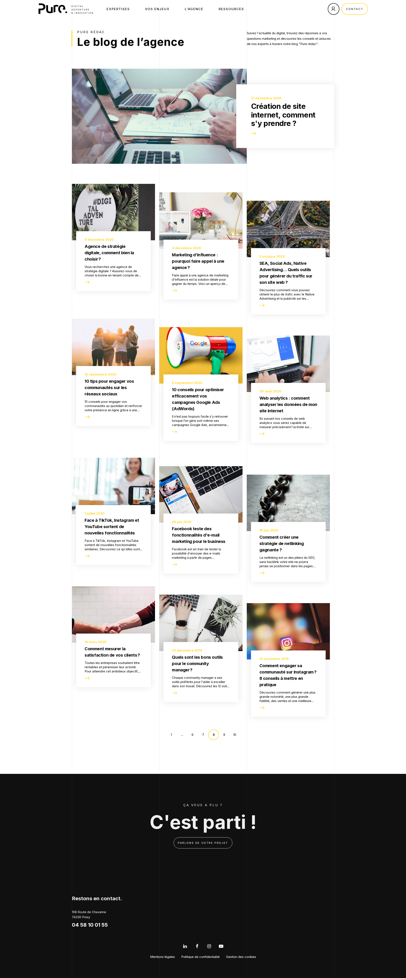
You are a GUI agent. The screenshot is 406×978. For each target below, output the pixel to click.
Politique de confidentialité (200, 957)
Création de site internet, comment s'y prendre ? (283, 115)
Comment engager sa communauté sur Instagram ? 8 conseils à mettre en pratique (288, 675)
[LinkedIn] (185, 946)
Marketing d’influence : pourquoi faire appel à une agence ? (198, 261)
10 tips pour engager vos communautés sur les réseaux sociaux (109, 387)
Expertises (118, 9)
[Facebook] (197, 946)
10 (234, 735)
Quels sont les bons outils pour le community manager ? (197, 663)
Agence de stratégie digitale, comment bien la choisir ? (109, 253)
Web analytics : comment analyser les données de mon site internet (288, 404)
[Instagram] (209, 946)
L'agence (194, 9)
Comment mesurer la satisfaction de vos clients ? (112, 652)
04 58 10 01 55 (90, 925)
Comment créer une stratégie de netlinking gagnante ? (281, 543)
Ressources (231, 9)
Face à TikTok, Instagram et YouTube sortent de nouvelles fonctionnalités (112, 526)
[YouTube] (221, 946)
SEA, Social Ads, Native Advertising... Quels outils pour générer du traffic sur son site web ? (285, 273)
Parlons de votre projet (203, 842)
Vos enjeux (157, 9)
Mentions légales (162, 957)
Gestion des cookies (241, 957)
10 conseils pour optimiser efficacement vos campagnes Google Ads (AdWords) (198, 399)
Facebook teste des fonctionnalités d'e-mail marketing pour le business (198, 535)
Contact (354, 9)
